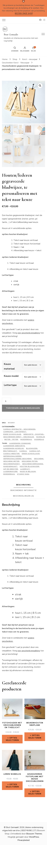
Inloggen (24, 51)
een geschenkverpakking (29, 332)
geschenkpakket (11, 464)
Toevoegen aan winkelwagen (23, 408)
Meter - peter (11, 439)
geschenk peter (29, 461)
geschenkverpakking (32, 464)
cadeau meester (11, 454)
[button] (40, 85)
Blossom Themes (34, 833)
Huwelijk (40, 437)
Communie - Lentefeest (14, 432)
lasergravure (10, 471)
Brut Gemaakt (11, 34)
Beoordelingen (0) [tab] (23, 496)
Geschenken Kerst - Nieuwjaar (18, 437)
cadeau (23, 451)
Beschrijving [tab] (23, 485)
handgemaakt (10, 466)
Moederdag (26, 439)
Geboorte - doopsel (33, 434)
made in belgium (28, 471)
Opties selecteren (12, 739)
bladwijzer (31, 448)
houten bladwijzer (29, 466)
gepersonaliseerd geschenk (17, 459)
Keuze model (11, 376)
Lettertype (10, 385)
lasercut (25, 469)
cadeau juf (34, 451)
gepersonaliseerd (12, 456)
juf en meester (10, 469)
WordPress (34, 837)
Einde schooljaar (12, 434)
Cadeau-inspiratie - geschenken (19, 429)
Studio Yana (23, 474)
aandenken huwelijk (13, 448)
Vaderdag (39, 439)
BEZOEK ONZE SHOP (24, 13)
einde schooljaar (31, 454)
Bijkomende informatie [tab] (23, 490)
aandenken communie (20, 443)
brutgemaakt (10, 451)
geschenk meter (11, 461)
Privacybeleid (23, 840)
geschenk (38, 459)
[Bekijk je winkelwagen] (33, 48)
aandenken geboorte (14, 446)
